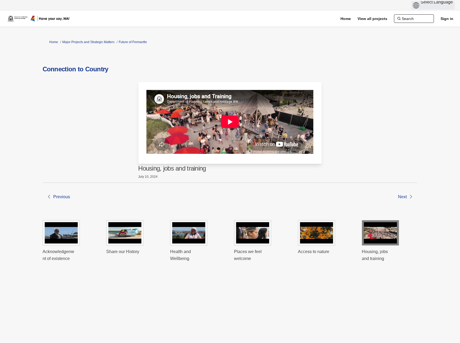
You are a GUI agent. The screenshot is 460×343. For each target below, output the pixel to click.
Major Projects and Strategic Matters (88, 42)
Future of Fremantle (133, 42)
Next (402, 197)
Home (53, 42)
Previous (61, 197)
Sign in (447, 18)
